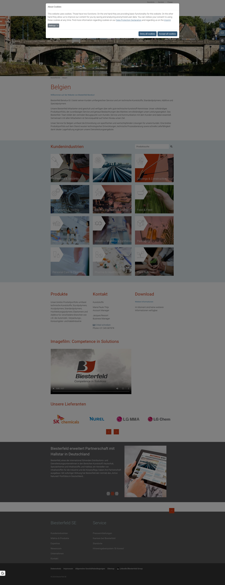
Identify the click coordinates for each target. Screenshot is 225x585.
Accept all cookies (167, 34)
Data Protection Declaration (128, 20)
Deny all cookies (147, 34)
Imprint (167, 20)
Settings (52, 25)
